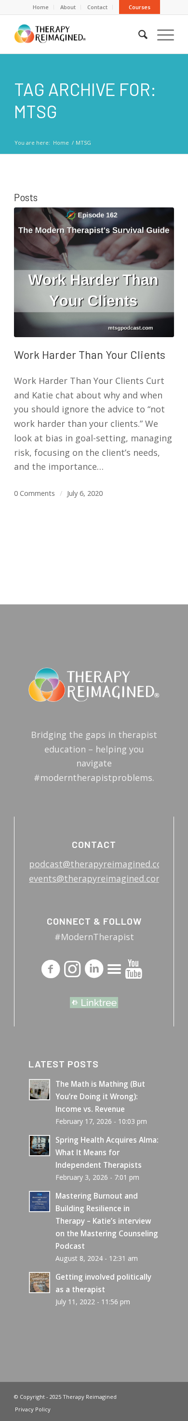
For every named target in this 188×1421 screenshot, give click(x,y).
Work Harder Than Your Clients (89, 354)
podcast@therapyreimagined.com (99, 864)
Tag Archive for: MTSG (85, 100)
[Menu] (161, 34)
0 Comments (34, 493)
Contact (97, 7)
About (68, 7)
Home (41, 7)
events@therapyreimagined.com (96, 878)
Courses (139, 7)
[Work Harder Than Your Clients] (94, 272)
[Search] (138, 34)
